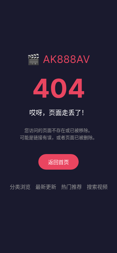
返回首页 (58, 162)
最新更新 (45, 187)
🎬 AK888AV (58, 59)
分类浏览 (20, 187)
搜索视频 (97, 187)
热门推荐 (71, 187)
